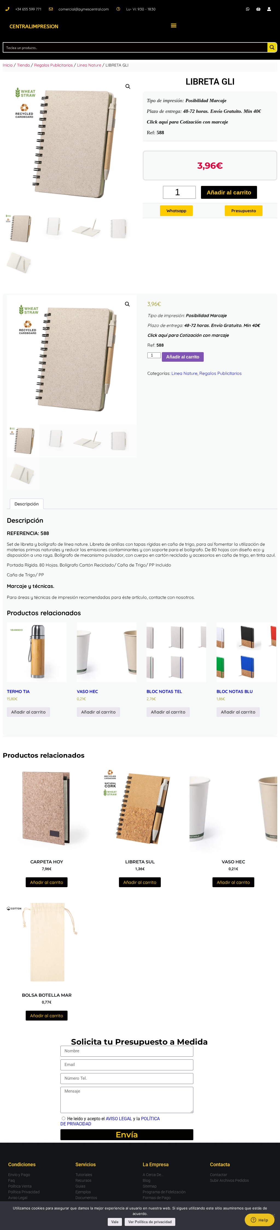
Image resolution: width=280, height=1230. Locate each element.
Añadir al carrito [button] (28, 712)
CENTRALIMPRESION (34, 27)
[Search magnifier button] (272, 47)
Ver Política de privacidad (150, 1222)
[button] (173, 25)
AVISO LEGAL (119, 1118)
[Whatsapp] (247, 9)
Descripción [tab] (26, 504)
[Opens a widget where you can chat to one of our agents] (259, 1220)
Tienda (23, 65)
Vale (114, 1222)
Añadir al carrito (229, 192)
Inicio (8, 65)
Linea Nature (89, 65)
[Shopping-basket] (258, 9)
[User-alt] (269, 9)
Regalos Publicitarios (53, 65)
